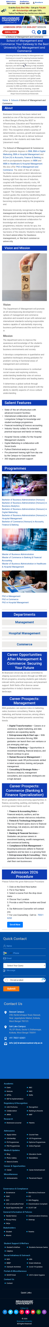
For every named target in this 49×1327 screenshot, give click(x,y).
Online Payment (34, 1146)
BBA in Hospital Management (26, 154)
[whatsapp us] (38, 1312)
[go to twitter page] (10, 1312)
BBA (30, 151)
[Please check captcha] (6, 980)
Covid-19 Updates (35, 1267)
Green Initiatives (35, 1263)
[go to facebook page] (5, 1312)
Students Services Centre (38, 1247)
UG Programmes (35, 1138)
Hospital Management (24, 633)
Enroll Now (15, 924)
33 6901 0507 (25, 3)
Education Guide (35, 1154)
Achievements (12, 1178)
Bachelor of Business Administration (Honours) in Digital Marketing (24, 511)
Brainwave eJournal (14, 1123)
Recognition (33, 1107)
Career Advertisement (37, 1170)
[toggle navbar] (44, 32)
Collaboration (12, 1111)
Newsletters (33, 1158)
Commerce (24, 644)
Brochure (39, 2)
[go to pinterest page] (21, 1312)
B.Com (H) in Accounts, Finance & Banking (22, 157)
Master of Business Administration (18, 554)
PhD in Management (11, 596)
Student (9, 1232)
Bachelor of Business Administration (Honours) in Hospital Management (24, 517)
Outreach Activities (14, 1267)
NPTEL (9, 1095)
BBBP (9, 1263)
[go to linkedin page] (16, 1312)
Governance (10, 1193)
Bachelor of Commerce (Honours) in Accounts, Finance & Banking (23, 523)
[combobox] (8, 953)
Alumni (8, 1235)
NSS (8, 1259)
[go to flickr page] (27, 1312)
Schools (15, 100)
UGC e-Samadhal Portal (15, 1204)
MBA (35, 160)
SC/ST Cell (32, 1208)
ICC (29, 1196)
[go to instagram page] (44, 1312)
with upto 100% (29, 11)
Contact (10, 1283)
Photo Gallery (12, 1158)
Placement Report (35, 1178)
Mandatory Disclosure (36, 1193)
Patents (31, 1123)
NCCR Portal (11, 1275)
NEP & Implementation (15, 1099)
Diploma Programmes (37, 1142)
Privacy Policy (11, 1220)
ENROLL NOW (10, 32)
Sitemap (31, 1220)
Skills (31, 1095)
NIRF (30, 1115)
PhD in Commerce (10, 599)
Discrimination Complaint (37, 1204)
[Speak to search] (39, 32)
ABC (30, 1087)
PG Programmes (13, 1142)
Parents (31, 1232)
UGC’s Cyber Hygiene (37, 1275)
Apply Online (11, 1135)
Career (9, 1170)
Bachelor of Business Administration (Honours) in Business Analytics (24, 504)
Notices (10, 1091)
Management (24, 622)
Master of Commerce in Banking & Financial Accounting (22, 559)
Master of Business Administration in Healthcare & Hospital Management (24, 565)
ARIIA (9, 1115)
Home (5, 100)
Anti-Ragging (33, 1200)
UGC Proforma (12, 1107)
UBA (30, 1259)
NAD (30, 1091)
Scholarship (11, 1138)
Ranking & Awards (36, 1111)
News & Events (12, 1162)
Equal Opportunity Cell (14, 1208)
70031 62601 (11, 3)
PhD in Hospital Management (15, 602)
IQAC (8, 1196)
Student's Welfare (13, 1247)
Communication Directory (38, 1216)
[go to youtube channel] (33, 1312)
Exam (9, 1087)
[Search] (34, 32)
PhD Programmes (13, 1146)
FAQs (8, 1223)
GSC (7, 1200)
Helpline (10, 1251)
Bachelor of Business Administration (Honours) (23, 500)
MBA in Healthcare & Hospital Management (22, 163)
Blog (8, 1154)
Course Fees (33, 1135)
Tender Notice (11, 1216)
